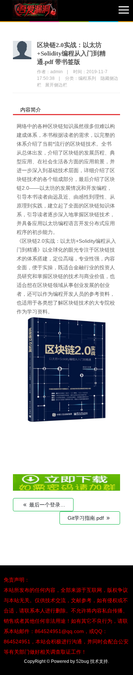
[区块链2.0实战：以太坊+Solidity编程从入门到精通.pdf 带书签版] (66, 489)
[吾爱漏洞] (44, 11)
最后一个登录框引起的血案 (48, 504)
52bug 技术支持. (92, 661)
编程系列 (87, 78)
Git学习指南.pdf (89, 518)
